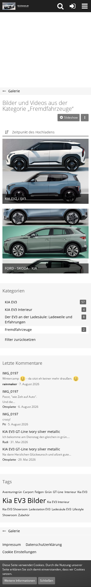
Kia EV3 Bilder (24, 500)
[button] (60, 6)
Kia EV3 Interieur (58, 502)
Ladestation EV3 (39, 509)
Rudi (5, 442)
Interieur (70, 492)
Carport (28, 492)
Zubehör (24, 515)
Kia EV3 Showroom (15, 509)
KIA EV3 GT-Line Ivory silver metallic (31, 431)
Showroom (9, 515)
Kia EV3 (82, 492)
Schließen (46, 580)
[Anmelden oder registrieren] (72, 6)
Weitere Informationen (19, 580)
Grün (48, 492)
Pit (4, 424)
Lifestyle (78, 509)
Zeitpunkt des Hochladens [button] (33, 132)
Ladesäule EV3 (61, 509)
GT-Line (58, 492)
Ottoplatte (9, 407)
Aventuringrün (12, 492)
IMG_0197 (10, 373)
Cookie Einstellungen (19, 552)
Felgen (39, 492)
